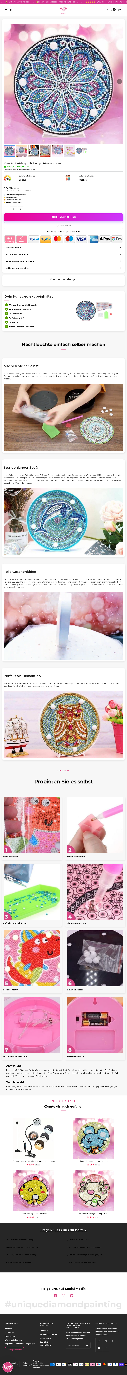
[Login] (107, 10)
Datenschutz (10, 1336)
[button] (7, 1367)
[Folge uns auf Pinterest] (112, 1341)
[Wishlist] (119, 10)
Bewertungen (45, 1338)
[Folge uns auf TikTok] (105, 1348)
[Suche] (11, 10)
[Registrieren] (87, 1345)
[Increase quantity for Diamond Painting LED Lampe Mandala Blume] (20, 209)
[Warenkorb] (112, 10)
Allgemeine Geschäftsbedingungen (20, 1344)
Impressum (9, 1332)
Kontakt (8, 1329)
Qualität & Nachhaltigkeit (46, 1343)
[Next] (119, 81)
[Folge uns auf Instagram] (105, 1341)
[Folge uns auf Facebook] (98, 1341)
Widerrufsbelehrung (13, 1340)
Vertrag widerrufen (14, 1350)
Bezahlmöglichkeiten (48, 1334)
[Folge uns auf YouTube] (98, 1348)
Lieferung (44, 1331)
